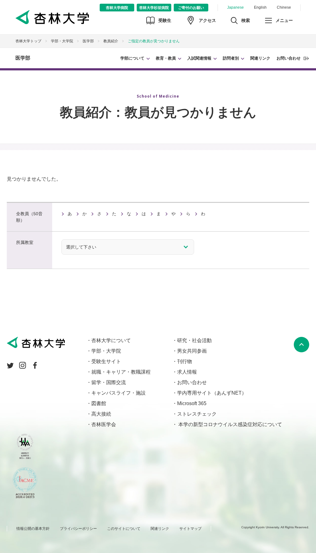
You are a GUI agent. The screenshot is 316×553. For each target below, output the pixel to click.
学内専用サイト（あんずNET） (212, 393)
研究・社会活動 (194, 340)
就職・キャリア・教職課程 (121, 372)
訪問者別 (231, 58)
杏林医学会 (103, 424)
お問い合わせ (288, 58)
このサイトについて (123, 528)
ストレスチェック (197, 414)
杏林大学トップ (28, 41)
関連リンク (260, 58)
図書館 (98, 403)
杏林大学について (111, 340)
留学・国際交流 (108, 382)
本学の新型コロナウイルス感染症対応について (229, 424)
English (260, 7)
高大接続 (101, 414)
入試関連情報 (199, 58)
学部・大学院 (62, 41)
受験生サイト (106, 361)
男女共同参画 (192, 351)
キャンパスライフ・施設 (118, 393)
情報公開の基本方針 (33, 528)
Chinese (284, 7)
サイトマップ (190, 528)
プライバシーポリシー (78, 528)
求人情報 (187, 372)
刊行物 (184, 361)
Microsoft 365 (191, 403)
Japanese (235, 7)
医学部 (22, 58)
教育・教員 (166, 58)
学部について (132, 58)
